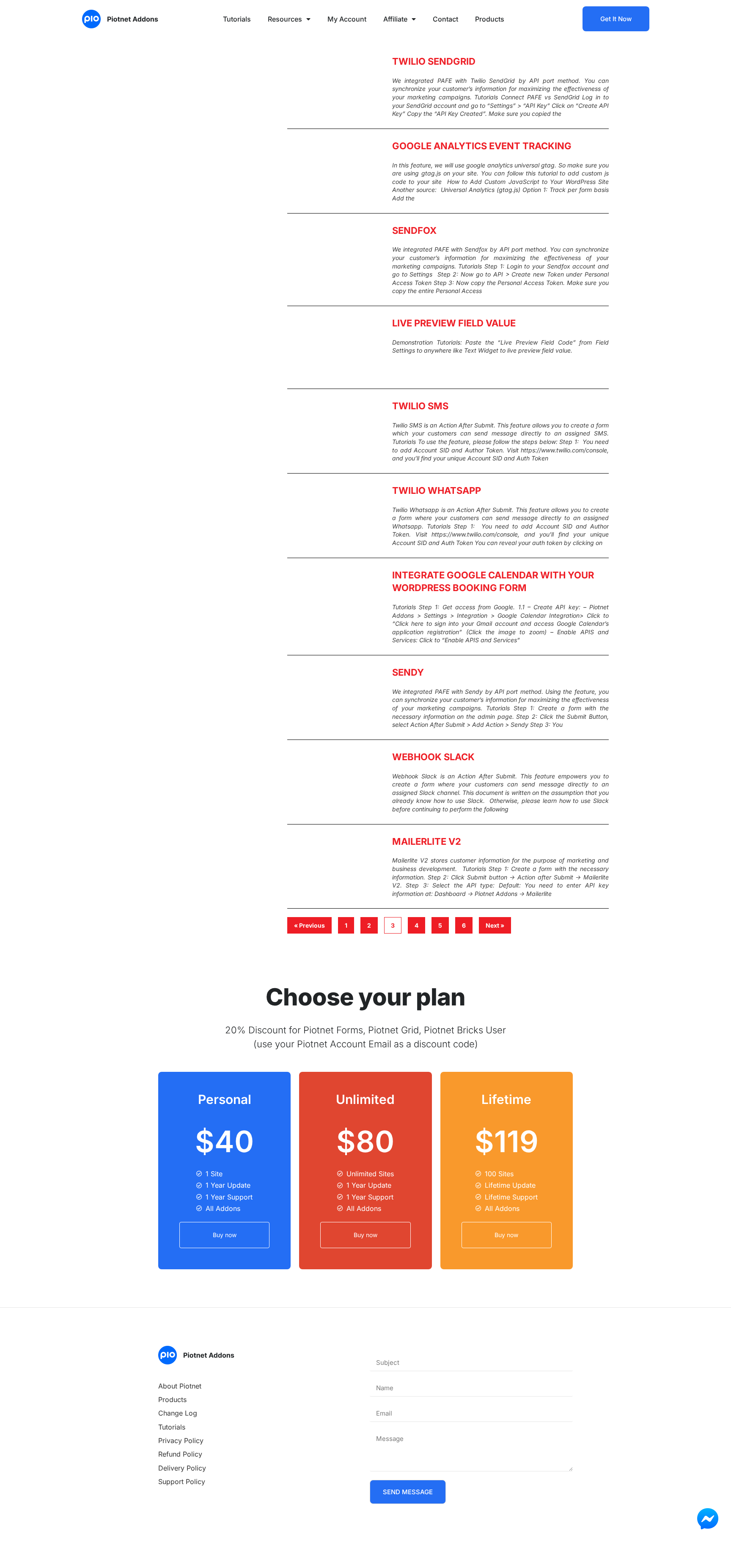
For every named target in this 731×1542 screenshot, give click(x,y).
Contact (445, 19)
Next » (495, 925)
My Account (346, 19)
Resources (285, 19)
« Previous (309, 925)
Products (489, 19)
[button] (408, 1492)
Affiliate (395, 19)
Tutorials (237, 19)
